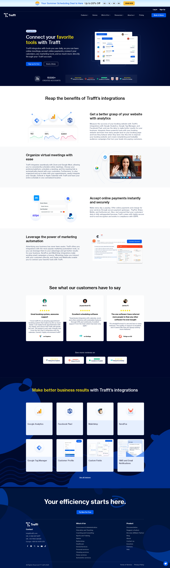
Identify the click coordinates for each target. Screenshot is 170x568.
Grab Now (129, 3)
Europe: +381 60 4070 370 (35, 541)
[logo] (10, 15)
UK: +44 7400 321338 (33, 539)
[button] (27, 546)
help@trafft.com (31, 533)
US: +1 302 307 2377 (33, 536)
